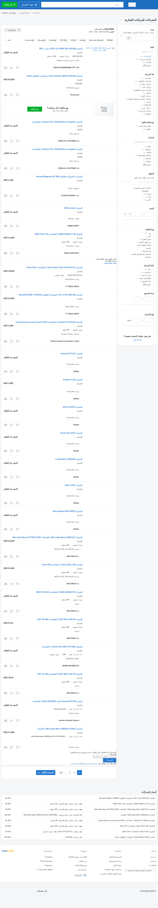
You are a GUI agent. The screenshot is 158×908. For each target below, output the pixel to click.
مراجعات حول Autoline (113, 870)
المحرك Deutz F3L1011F (71, 433)
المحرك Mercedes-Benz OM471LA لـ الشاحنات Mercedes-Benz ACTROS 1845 (47, 537)
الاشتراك (109, 760)
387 (61, 773)
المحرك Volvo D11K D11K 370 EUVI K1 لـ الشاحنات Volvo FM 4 (54, 267)
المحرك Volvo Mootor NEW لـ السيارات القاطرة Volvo (135, 837)
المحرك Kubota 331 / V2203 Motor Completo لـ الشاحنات (57, 122)
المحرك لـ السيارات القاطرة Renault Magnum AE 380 (59, 176)
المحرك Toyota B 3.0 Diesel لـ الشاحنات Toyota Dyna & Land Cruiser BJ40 (48, 322)
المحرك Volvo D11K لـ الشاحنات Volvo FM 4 (138, 831)
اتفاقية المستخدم (77, 763)
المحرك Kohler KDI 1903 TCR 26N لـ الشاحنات (62, 647)
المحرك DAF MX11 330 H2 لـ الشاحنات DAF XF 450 (59, 674)
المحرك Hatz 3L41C (73, 485)
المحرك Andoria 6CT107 (71, 354)
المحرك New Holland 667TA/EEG (67, 511)
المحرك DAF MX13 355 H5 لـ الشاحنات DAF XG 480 (59, 619)
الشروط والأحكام (115, 857)
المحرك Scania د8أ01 (73, 208)
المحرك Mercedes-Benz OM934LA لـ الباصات (137, 815)
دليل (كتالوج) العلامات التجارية (111, 874)
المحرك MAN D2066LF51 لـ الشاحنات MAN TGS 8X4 (59, 592)
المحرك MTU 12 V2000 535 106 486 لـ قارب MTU (60, 49)
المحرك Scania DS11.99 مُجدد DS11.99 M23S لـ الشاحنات (57, 701)
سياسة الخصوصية (91, 763)
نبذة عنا (153, 857)
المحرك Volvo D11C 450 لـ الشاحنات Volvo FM (62, 565)
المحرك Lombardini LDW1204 (68, 459)
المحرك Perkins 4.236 (72, 380)
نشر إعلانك (35, 109)
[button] (11, 67)
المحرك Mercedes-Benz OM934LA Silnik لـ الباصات (59, 729)
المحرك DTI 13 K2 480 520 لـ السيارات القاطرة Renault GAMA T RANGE (50, 295)
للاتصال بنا (152, 865)
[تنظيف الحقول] (121, 35)
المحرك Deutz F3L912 (72, 407)
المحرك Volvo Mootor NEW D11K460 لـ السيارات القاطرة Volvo (54, 76)
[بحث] (121, 4)
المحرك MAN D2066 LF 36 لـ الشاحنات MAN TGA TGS (58, 234)
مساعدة (153, 861)
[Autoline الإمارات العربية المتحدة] (147, 5)
